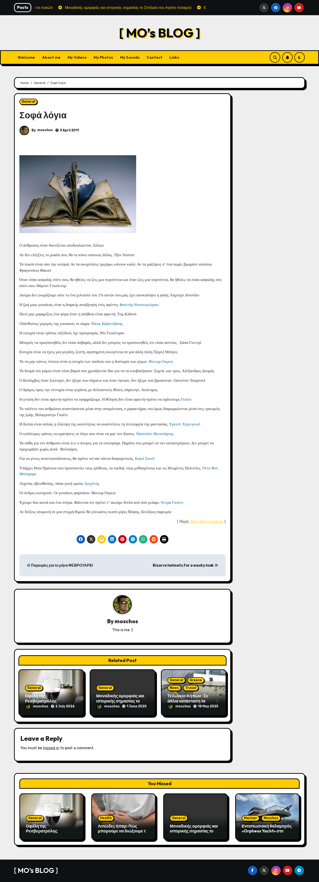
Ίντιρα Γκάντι (171, 502)
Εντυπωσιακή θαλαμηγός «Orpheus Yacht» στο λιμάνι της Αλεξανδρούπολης (267, 833)
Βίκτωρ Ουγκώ (161, 361)
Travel (190, 688)
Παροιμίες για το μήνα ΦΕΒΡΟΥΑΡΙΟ (62, 565)
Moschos (271, 818)
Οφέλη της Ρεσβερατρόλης (41, 698)
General (28, 102)
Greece (196, 680)
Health (106, 818)
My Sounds (130, 57)
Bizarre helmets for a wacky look (183, 565)
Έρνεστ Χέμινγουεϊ (184, 424)
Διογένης (92, 483)
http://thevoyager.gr (206, 521)
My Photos (103, 57)
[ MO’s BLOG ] (159, 33)
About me (51, 57)
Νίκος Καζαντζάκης (107, 323)
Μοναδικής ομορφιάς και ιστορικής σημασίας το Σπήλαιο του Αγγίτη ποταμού (194, 833)
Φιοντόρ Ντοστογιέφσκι (139, 304)
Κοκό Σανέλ (145, 458)
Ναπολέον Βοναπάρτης (155, 434)
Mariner (250, 818)
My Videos (77, 57)
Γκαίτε (186, 399)
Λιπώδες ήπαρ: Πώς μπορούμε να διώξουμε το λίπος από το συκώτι (123, 831)
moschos (45, 130)
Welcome (26, 57)
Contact (155, 57)
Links (174, 57)
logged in (51, 748)
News (174, 688)
